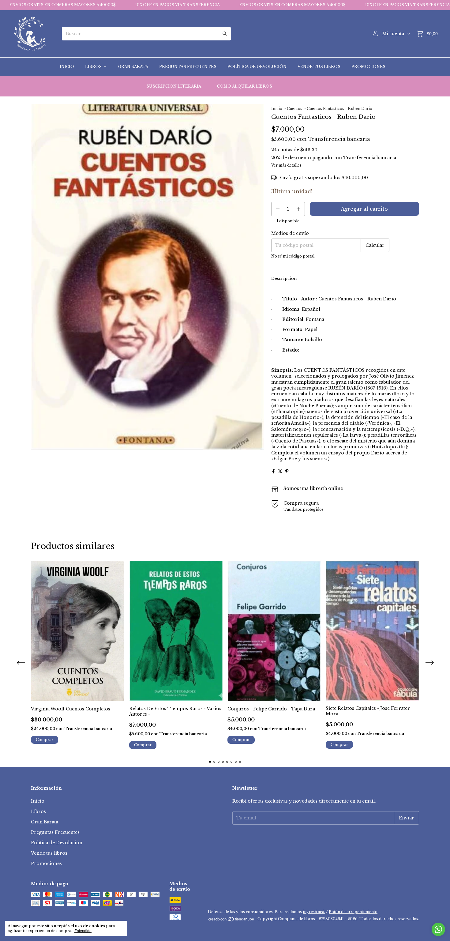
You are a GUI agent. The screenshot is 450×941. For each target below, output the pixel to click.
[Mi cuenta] (375, 33)
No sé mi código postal (292, 256)
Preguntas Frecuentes (187, 66)
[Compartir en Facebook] (273, 471)
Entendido (83, 931)
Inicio (67, 66)
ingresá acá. (314, 911)
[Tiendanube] (231, 920)
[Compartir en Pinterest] (287, 471)
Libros (93, 66)
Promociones (368, 66)
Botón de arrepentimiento (353, 911)
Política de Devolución (257, 66)
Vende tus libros (319, 66)
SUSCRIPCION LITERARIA (173, 86)
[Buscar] (225, 33)
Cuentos (294, 108)
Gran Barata (133, 66)
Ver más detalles (286, 165)
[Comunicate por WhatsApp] (438, 929)
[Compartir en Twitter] (280, 471)
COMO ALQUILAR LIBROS (244, 86)
